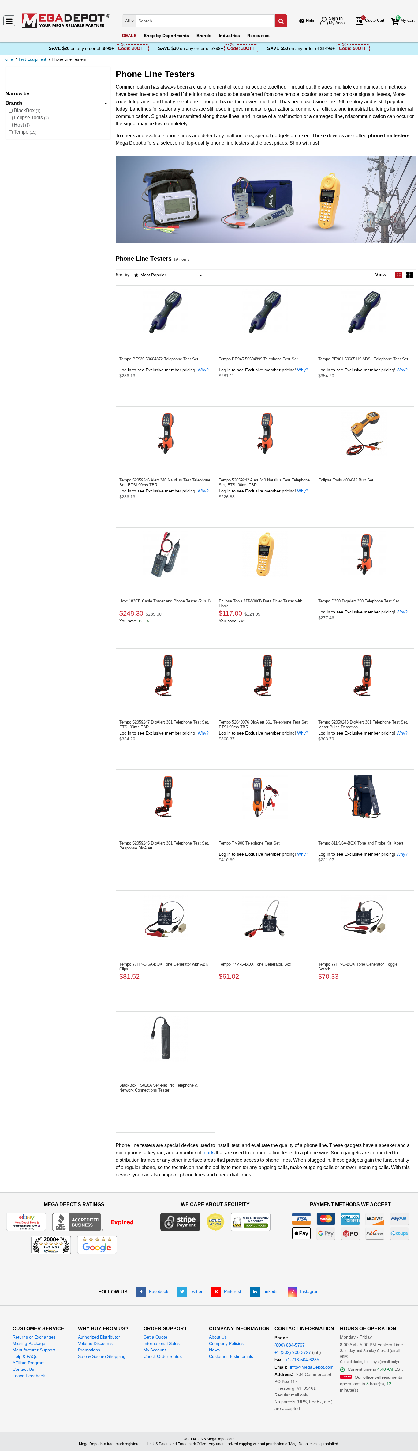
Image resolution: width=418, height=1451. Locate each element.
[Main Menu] (9, 20)
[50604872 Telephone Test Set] (165, 312)
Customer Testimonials (231, 1356)
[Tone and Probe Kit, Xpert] (364, 796)
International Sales (162, 1343)
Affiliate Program (29, 1362)
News (214, 1349)
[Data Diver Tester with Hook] (265, 554)
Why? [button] (203, 369)
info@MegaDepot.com (312, 1367)
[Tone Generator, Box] (265, 917)
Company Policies (226, 1343)
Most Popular (153, 274)
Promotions (89, 1349)
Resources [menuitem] (258, 35)
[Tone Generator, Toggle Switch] (364, 917)
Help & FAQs (25, 1356)
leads (209, 1152)
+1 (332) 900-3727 (292, 1352)
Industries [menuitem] (229, 35)
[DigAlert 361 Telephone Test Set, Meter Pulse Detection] (364, 675)
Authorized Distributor (99, 1337)
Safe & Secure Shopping (101, 1356)
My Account (155, 1349)
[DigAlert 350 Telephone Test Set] (364, 554)
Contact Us (23, 1369)
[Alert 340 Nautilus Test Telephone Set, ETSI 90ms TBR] (165, 433)
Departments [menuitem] (166, 35)
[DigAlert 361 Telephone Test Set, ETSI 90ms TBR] (165, 675)
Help (310, 20)
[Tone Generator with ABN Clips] (165, 917)
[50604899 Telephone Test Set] (265, 312)
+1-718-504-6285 (302, 1359)
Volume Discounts (95, 1343)
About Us (218, 1337)
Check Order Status (163, 1356)
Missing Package (29, 1343)
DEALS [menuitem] (129, 35)
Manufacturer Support (34, 1349)
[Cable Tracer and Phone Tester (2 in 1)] (165, 554)
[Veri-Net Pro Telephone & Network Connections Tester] (165, 1039)
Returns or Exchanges (34, 1337)
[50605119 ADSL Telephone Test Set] (364, 312)
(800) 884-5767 (289, 1345)
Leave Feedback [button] (29, 1375)
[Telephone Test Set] (265, 796)
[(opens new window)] (97, 1221)
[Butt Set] (364, 433)
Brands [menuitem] (203, 35)
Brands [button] (14, 103)
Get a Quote (155, 1337)
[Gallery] (410, 275)
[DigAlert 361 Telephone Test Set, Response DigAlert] (165, 796)
